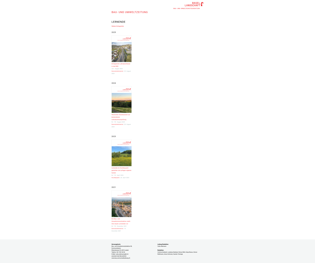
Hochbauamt (115, 177)
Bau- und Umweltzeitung (130, 12)
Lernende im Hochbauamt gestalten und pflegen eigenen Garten (121, 170)
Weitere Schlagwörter (118, 26)
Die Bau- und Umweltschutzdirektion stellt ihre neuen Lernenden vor (121, 221)
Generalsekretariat (117, 71)
